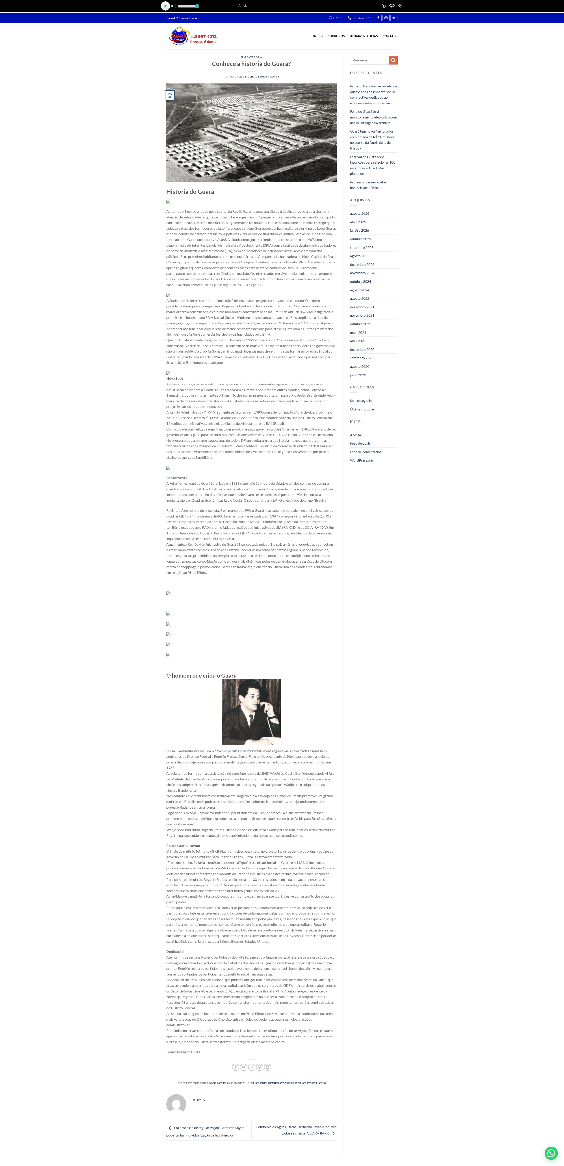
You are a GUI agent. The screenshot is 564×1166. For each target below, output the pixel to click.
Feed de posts (360, 443)
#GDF (246, 1083)
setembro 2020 (361, 358)
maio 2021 (358, 332)
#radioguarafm (316, 1083)
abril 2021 (358, 341)
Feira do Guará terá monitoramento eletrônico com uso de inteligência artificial (373, 117)
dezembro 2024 (362, 264)
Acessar (356, 435)
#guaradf (265, 1083)
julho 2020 (358, 375)
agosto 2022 (359, 298)
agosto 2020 (359, 366)
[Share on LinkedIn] (267, 1067)
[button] (551, 1153)
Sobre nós (336, 36)
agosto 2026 (359, 213)
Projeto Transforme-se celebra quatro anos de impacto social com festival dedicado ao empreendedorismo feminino (373, 94)
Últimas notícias (364, 36)
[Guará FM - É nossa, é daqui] (192, 36)
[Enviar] (393, 60)
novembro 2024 (362, 273)
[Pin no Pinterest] (259, 1067)
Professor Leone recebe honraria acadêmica (368, 185)
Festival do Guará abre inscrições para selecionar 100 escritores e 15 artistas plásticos (372, 165)
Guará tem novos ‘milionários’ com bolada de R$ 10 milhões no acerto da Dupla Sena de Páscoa (372, 139)
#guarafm (278, 1083)
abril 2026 (358, 222)
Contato (390, 36)
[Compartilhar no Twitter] (243, 1067)
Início (318, 36)
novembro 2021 (362, 315)
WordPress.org (361, 460)
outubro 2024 (360, 281)
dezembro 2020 (362, 349)
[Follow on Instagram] (386, 18)
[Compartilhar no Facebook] (235, 1067)
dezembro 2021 (362, 307)
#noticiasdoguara (295, 1083)
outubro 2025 (360, 239)
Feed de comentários (365, 452)
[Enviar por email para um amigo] (251, 1067)
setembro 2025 (361, 247)
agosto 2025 (359, 256)
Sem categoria (251, 57)
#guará (255, 1083)
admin (274, 76)
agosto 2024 (359, 290)
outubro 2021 (360, 324)
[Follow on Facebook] (378, 18)
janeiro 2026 (359, 230)
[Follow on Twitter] (393, 18)
